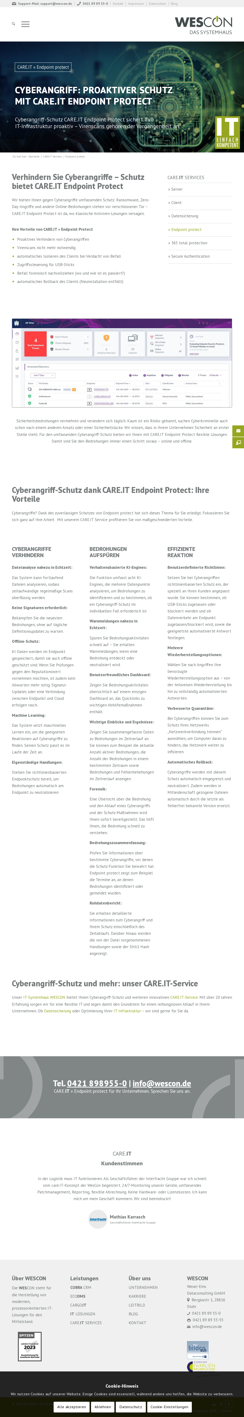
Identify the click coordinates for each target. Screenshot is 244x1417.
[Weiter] (221, 1183)
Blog (174, 3)
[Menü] (25, 24)
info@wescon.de (162, 1084)
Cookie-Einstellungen (169, 1407)
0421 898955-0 (97, 1084)
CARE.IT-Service (184, 998)
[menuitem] (43, 3)
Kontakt (118, 3)
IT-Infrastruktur (127, 1011)
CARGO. (78, 1305)
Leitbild (137, 1305)
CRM (80, 1288)
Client (176, 203)
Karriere (137, 1297)
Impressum (136, 3)
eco (78, 1297)
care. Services (86, 1323)
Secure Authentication (190, 257)
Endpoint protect (186, 230)
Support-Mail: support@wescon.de (45, 3)
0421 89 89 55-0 (95, 3)
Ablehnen (103, 1407)
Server (177, 190)
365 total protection (189, 243)
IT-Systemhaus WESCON (44, 998)
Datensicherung (184, 216)
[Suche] (13, 24)
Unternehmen (143, 1288)
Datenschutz (157, 3)
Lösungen (82, 1314)
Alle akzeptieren (71, 1407)
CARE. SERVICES (186, 178)
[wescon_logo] (203, 24)
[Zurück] (22, 1183)
